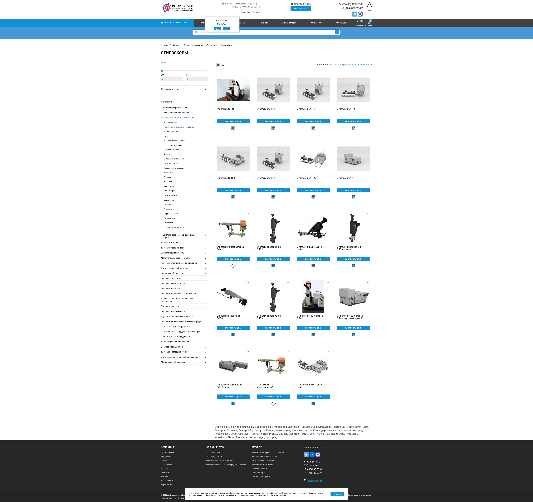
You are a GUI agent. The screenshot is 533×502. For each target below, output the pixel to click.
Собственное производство (174, 107)
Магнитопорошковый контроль (175, 257)
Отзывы (164, 460)
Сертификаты (167, 464)
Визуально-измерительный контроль (268, 452)
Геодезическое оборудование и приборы (180, 331)
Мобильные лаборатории (173, 361)
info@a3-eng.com (302, 3)
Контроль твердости (170, 278)
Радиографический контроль (265, 456)
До (187, 74)
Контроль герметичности (173, 311)
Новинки (348, 64)
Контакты (341, 22)
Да (217, 29)
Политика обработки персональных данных (354, 495)
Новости (165, 468)
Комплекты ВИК (170, 122)
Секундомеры (169, 209)
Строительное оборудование (175, 112)
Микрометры (169, 199)
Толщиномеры (258, 472)
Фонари (167, 154)
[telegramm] (354, 14)
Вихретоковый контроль (172, 252)
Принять (337, 494)
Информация (289, 22)
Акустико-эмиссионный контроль (177, 316)
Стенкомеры (169, 204)
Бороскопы (168, 181)
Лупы (166, 136)
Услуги (264, 22)
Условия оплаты (213, 452)
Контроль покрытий (170, 288)
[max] (317, 454)
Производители (168, 452)
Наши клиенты (167, 480)
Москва (256, 12)
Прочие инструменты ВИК (175, 227)
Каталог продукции (176, 22)
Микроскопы (169, 186)
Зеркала (167, 177)
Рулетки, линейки (171, 149)
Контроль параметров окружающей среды (181, 321)
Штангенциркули (171, 131)
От (162, 74)
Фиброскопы (169, 172)
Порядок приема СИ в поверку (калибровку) (226, 464)
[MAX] (360, 14)
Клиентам (316, 22)
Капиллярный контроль (172, 272)
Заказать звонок (300, 8)
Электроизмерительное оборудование (179, 356)
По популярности (363, 64)
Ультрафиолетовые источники (175, 351)
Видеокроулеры (170, 195)
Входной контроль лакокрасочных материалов (177, 300)
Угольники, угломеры (173, 145)
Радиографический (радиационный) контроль (178, 236)
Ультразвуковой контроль (173, 247)
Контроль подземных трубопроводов (178, 293)
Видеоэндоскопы (171, 163)
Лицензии (165, 456)
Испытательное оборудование (175, 336)
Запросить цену (233, 121)
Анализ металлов (169, 242)
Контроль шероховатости (174, 140)
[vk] (312, 454)
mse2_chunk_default (218, 65)
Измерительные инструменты (175, 326)
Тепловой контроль (170, 306)
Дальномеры (169, 190)
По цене (339, 64)
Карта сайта (166, 484)
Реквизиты (165, 472)
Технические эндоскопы (174, 168)
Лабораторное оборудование (175, 341)
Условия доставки (214, 456)
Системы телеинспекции (174, 158)
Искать (337, 32)
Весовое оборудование (172, 346)
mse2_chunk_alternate (223, 65)
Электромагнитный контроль (174, 267)
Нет (226, 29)
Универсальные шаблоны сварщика (179, 126)
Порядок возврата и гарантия (219, 460)
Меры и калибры (171, 213)
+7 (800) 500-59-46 (313, 469)
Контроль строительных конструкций (179, 262)
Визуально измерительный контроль (178, 117)
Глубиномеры (169, 218)
